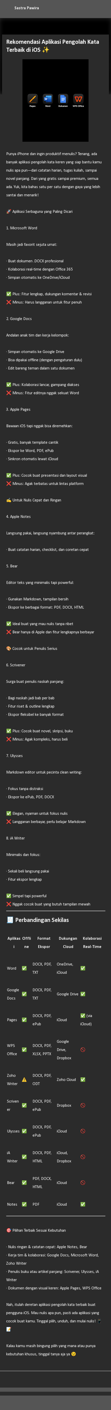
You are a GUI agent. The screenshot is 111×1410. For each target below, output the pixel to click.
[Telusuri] (104, 8)
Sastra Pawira (26, 8)
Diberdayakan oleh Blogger (58, 1403)
